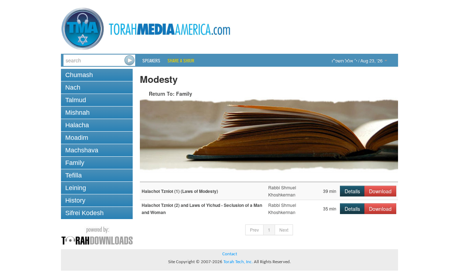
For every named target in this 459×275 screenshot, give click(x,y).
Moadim (76, 137)
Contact (229, 254)
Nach (72, 87)
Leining (75, 187)
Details (352, 191)
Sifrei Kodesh (84, 213)
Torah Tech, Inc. (238, 262)
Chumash (79, 75)
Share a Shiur (180, 60)
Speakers (151, 60)
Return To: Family (170, 93)
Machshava (81, 150)
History (75, 200)
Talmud (75, 100)
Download (380, 191)
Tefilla (73, 175)
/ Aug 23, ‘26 (358, 60)
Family (74, 162)
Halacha (77, 125)
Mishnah (77, 112)
